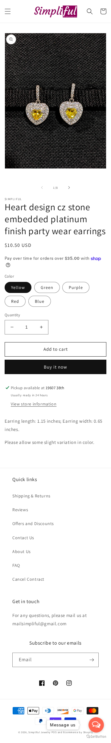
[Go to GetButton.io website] (96, 737)
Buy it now (55, 367)
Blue (39, 301)
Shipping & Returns (31, 496)
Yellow (18, 287)
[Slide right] (69, 187)
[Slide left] (42, 187)
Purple (76, 287)
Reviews (20, 509)
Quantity (12, 315)
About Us (21, 551)
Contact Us (23, 537)
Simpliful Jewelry (39, 732)
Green (47, 287)
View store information (33, 404)
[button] (7, 11)
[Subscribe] (91, 660)
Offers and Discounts (33, 523)
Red (15, 301)
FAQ (16, 565)
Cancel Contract (28, 579)
